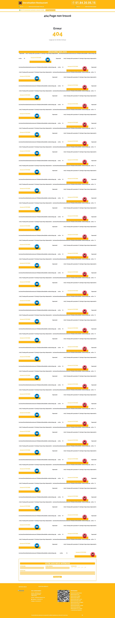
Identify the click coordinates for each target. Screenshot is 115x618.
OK (82, 615)
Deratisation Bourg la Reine (77, 605)
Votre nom (22, 566)
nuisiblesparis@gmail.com (40, 597)
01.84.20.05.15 (40, 599)
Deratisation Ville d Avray (76, 608)
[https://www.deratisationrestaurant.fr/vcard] (63, 596)
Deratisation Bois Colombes (77, 602)
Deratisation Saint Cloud (76, 599)
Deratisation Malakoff (76, 600)
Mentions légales (23, 586)
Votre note (74, 566)
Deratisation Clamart (75, 596)
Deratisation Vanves (75, 597)
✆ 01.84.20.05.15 (84, 2)
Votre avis (22, 570)
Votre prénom (49, 566)
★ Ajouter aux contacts (76, 610)
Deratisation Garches (75, 607)
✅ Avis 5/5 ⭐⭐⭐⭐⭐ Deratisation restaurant (85, 6)
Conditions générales (43, 586)
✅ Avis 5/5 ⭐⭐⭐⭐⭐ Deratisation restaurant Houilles (31, 6)
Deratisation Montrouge (76, 593)
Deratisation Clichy (75, 594)
